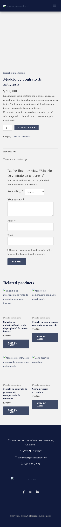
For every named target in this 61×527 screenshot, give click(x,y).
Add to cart (26, 127)
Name (11, 220)
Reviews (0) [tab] (9, 151)
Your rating (15, 191)
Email (11, 235)
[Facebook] (23, 491)
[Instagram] (30, 491)
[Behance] (37, 491)
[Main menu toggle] (54, 5)
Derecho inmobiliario (14, 72)
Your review (15, 199)
